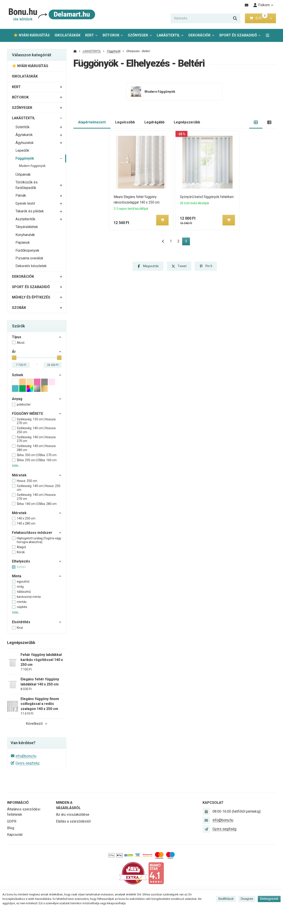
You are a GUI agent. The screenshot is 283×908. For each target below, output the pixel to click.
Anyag (17, 399)
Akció (21, 342)
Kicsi (20, 627)
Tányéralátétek (26, 227)
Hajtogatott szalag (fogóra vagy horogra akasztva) (39, 540)
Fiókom (264, 5)
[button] (271, 18)
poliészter (24, 404)
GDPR (11, 821)
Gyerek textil (25, 203)
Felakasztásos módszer (32, 532)
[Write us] (206, 829)
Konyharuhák (25, 235)
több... (16, 465)
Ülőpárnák (23, 174)
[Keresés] (235, 18)
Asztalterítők (25, 219)
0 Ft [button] (260, 18)
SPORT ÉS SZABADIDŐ (238, 35)
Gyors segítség (27, 763)
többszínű (24, 591)
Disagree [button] (247, 898)
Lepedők (22, 150)
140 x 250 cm (26, 518)
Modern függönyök (32, 166)
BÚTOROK (111, 35)
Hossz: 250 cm (27, 481)
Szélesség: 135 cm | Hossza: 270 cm (36, 421)
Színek (17, 375)
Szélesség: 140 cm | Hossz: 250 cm (38, 488)
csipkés (22, 607)
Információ (18, 802)
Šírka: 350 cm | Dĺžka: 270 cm (37, 455)
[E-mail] (247, 5)
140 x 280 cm (26, 523)
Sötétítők (22, 127)
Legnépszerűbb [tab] (187, 122)
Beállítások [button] (226, 898)
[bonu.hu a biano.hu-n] (156, 873)
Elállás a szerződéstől (73, 821)
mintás (22, 602)
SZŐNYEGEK (138, 35)
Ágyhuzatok (24, 143)
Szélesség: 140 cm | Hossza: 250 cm (36, 430)
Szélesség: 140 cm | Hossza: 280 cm (36, 448)
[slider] (14, 357)
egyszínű (23, 581)
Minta (16, 576)
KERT (89, 35)
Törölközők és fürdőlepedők (26, 185)
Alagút (21, 547)
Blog (10, 828)
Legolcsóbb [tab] (125, 122)
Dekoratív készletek (31, 266)
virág (20, 586)
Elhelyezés (21, 561)
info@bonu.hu (25, 756)
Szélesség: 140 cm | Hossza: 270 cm (36, 439)
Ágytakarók (24, 135)
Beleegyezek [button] (269, 898)
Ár (14, 351)
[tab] (256, 122)
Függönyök (24, 158)
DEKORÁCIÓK (199, 35)
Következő (34, 723)
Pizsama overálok (29, 258)
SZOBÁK (19, 308)
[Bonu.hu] (51, 14)
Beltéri (21, 567)
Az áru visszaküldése (72, 814)
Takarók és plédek (29, 211)
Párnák (20, 195)
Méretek (19, 475)
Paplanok (22, 242)
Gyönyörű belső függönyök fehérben (206, 197)
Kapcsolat (15, 834)
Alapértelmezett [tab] (92, 122)
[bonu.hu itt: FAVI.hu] (133, 873)
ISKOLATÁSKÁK (67, 35)
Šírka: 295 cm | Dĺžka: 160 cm (37, 460)
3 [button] (187, 242)
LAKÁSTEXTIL (168, 35)
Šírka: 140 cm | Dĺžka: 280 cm (37, 504)
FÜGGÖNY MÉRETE (27, 414)
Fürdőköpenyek (27, 250)
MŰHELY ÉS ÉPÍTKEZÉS (31, 297)
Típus (16, 337)
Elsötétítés (21, 622)
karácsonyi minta (29, 596)
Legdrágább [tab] (154, 122)
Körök (21, 552)
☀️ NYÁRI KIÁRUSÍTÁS (31, 35)
